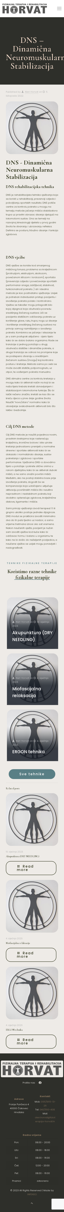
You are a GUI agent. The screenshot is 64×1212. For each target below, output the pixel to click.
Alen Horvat (31, 92)
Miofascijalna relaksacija (18, 943)
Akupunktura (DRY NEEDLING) (22, 856)
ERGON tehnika (28, 752)
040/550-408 (47, 1109)
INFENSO (32, 1194)
